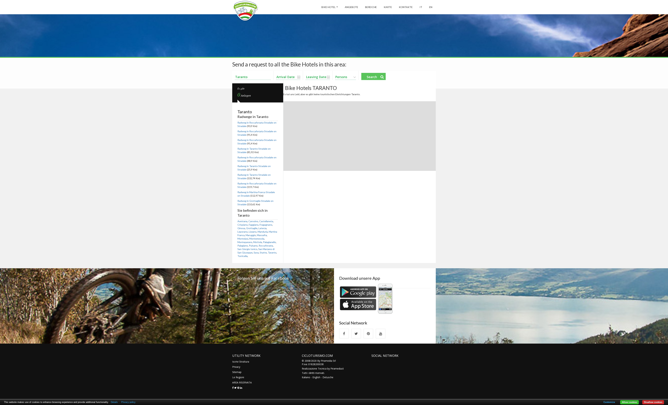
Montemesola (256, 238)
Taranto (272, 252)
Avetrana (242, 221)
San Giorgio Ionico (247, 249)
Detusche (328, 377)
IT (421, 7)
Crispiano (242, 224)
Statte (263, 252)
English (316, 377)
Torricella (242, 256)
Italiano (306, 377)
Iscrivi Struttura (240, 361)
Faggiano (254, 224)
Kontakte (406, 7)
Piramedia (336, 368)
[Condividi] (233, 387)
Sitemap (236, 372)
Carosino (253, 221)
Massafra (262, 235)
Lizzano (253, 231)
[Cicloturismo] (344, 333)
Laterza (263, 228)
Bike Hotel (328, 7)
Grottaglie (251, 228)
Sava (256, 252)
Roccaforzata (266, 245)
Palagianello (269, 242)
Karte (388, 7)
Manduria (263, 231)
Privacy (236, 366)
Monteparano (244, 242)
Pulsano (253, 245)
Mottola (257, 242)
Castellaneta (266, 221)
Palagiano (242, 245)
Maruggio (251, 235)
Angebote (351, 7)
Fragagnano (266, 224)
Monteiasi (242, 238)
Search (372, 77)
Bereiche (371, 7)
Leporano (242, 231)
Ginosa (241, 228)
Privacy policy (128, 402)
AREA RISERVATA (242, 382)
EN (430, 7)
